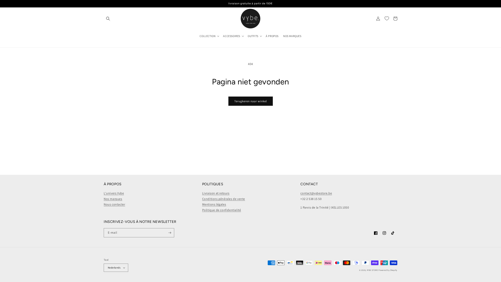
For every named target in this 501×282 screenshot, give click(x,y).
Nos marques (113, 199)
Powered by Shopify (387, 270)
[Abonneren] (169, 232)
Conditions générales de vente (223, 199)
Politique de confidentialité (221, 210)
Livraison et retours (216, 193)
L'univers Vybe (114, 193)
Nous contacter (114, 204)
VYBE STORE (372, 270)
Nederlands (114, 267)
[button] (108, 18)
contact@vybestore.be (316, 193)
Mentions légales (214, 204)
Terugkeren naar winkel (250, 101)
